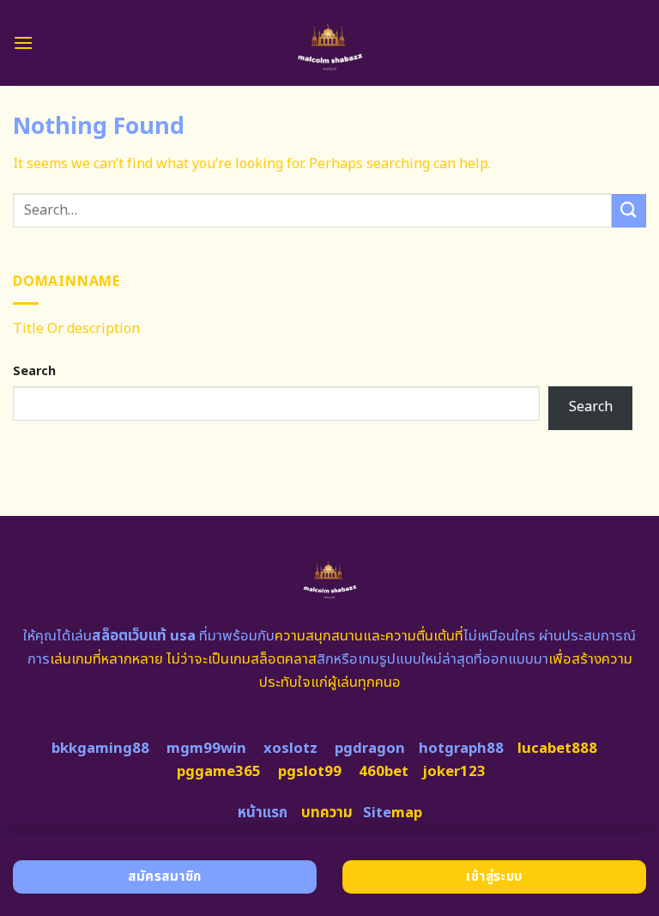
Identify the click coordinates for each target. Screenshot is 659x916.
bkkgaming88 (100, 748)
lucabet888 (557, 748)
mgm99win (206, 748)
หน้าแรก (262, 813)
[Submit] (629, 210)
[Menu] (23, 42)
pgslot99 (310, 772)
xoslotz (290, 748)
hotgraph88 (461, 748)
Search (34, 371)
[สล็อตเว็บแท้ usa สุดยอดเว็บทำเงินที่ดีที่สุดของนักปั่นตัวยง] (330, 43)
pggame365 (219, 772)
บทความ (327, 813)
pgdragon (370, 748)
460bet (383, 772)
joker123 (454, 772)
